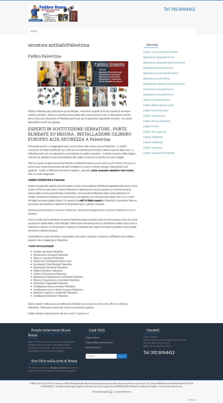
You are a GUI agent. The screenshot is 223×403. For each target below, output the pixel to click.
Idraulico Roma (93, 347)
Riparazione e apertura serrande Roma (164, 83)
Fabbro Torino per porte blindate (160, 52)
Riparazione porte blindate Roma (160, 73)
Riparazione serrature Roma (158, 68)
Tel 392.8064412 (179, 9)
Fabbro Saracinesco (154, 115)
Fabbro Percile (151, 126)
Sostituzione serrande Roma (158, 89)
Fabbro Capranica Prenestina (158, 153)
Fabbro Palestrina (44, 56)
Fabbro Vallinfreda (153, 142)
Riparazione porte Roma (156, 78)
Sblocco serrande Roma (156, 99)
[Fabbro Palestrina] (82, 62)
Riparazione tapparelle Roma (158, 57)
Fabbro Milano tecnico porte (158, 105)
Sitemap (191, 400)
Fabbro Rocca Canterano (157, 121)
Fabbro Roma (92, 337)
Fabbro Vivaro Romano (155, 110)
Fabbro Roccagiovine (154, 131)
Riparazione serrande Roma (158, 94)
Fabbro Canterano (153, 147)
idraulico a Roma (58, 368)
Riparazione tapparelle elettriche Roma (164, 62)
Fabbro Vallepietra (153, 137)
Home (33, 31)
